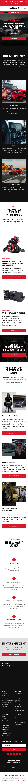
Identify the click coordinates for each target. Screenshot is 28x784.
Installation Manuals (20, 696)
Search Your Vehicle (14, 654)
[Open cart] (25, 8)
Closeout (4, 706)
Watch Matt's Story (14, 476)
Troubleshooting (19, 710)
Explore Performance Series (14, 277)
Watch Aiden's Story (14, 526)
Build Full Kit (14, 355)
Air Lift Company (6, 735)
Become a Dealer (19, 720)
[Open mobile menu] (3, 8)
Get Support (18, 693)
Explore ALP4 (14, 330)
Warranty (17, 698)
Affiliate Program (6, 733)
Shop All (4, 693)
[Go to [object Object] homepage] (14, 761)
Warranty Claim (19, 704)
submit (14, 749)
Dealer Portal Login (20, 722)
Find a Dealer (18, 717)
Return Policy (5, 723)
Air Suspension (6, 696)
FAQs (16, 708)
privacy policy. (22, 780)
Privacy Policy (6, 725)
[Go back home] (14, 8)
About (3, 716)
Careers (4, 718)
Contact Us (18, 706)
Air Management (6, 698)
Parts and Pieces (6, 702)
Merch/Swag (5, 704)
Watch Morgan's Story (14, 433)
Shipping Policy (6, 727)
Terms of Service (6, 720)
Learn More (14, 38)
